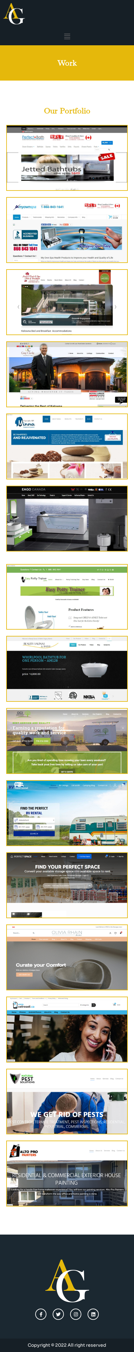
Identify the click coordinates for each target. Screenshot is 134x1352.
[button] (67, 36)
